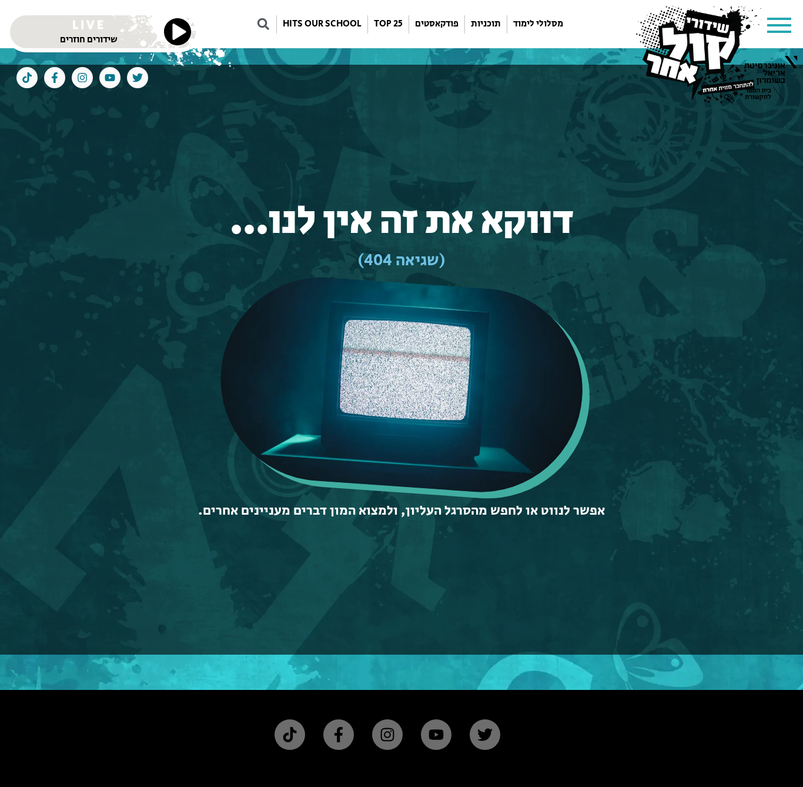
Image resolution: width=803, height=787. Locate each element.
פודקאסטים (437, 24)
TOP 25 (388, 24)
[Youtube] (110, 77)
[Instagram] (82, 77)
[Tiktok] (27, 77)
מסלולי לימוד (538, 24)
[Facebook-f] (54, 77)
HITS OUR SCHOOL (322, 24)
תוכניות (486, 24)
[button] (779, 24)
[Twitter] (137, 77)
